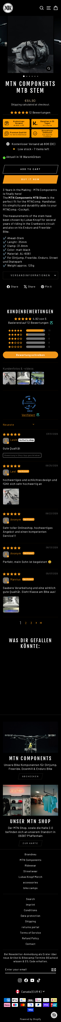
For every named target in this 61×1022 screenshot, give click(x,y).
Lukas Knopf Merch (30, 876)
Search (30, 898)
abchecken (30, 776)
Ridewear (30, 865)
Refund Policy (30, 938)
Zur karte (30, 843)
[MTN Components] (30, 737)
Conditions (30, 910)
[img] (12, 434)
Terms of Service (30, 932)
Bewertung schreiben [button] (30, 354)
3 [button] (31, 622)
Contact (31, 943)
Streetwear (30, 871)
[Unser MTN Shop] (30, 800)
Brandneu (31, 854)
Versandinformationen (30, 275)
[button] (20, 112)
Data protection (30, 915)
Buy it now (30, 179)
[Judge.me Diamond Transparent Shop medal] (29, 402)
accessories (30, 882)
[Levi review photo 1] (11, 496)
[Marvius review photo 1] (11, 604)
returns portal (30, 927)
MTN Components (30, 859)
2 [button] (26, 622)
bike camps (30, 887)
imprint (30, 904)
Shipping (16, 104)
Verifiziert (28, 414)
